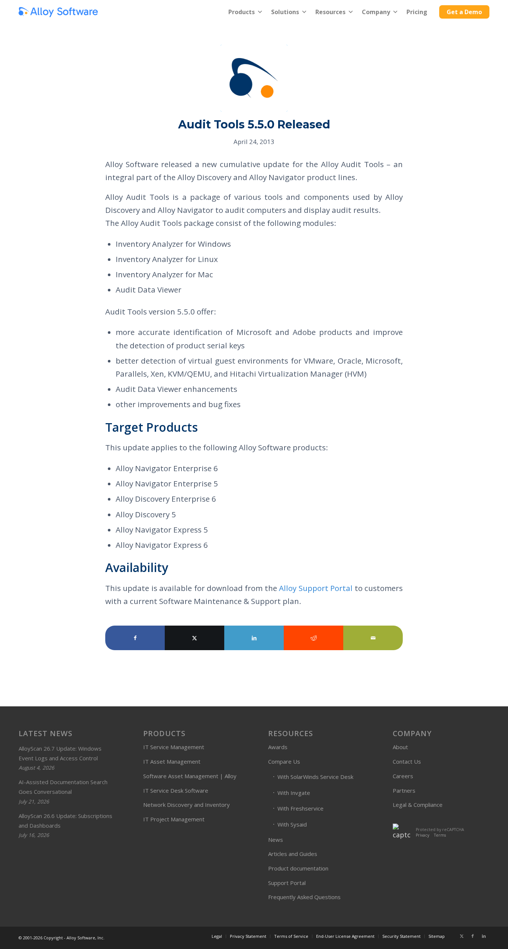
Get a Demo (464, 12)
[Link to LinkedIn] (483, 936)
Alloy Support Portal (316, 588)
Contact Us (407, 761)
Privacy (422, 835)
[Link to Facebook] (472, 936)
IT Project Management (174, 819)
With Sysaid (292, 824)
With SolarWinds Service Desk (315, 776)
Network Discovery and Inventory (186, 804)
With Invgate (293, 792)
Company (376, 12)
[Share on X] (194, 638)
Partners (404, 790)
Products (241, 12)
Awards (277, 747)
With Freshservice (300, 808)
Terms (440, 835)
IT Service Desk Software (175, 790)
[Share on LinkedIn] (254, 638)
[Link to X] (461, 936)
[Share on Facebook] (135, 638)
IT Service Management (173, 747)
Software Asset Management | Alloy (190, 776)
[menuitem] (217, 936)
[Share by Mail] (373, 638)
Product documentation (298, 868)
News (275, 839)
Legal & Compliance (418, 804)
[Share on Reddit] (313, 638)
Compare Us (284, 761)
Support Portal (287, 882)
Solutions (285, 12)
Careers (403, 776)
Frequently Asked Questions (304, 897)
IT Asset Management (171, 761)
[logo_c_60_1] (58, 12)
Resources (330, 12)
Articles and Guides (292, 853)
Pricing (416, 12)
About (400, 747)
